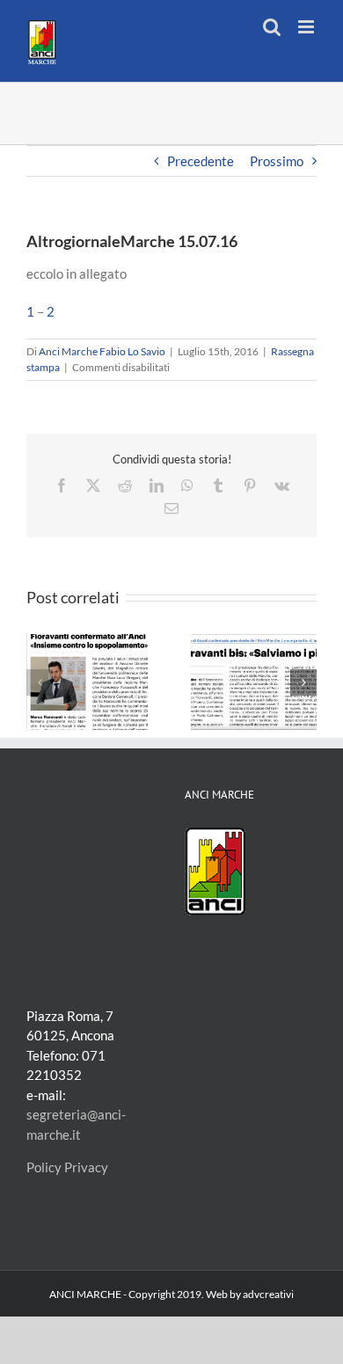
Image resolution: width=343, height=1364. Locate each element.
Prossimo (276, 161)
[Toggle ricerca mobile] (272, 27)
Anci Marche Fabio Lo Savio (102, 351)
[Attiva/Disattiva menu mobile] (307, 27)
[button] (39, 682)
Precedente (200, 161)
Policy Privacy (67, 1167)
